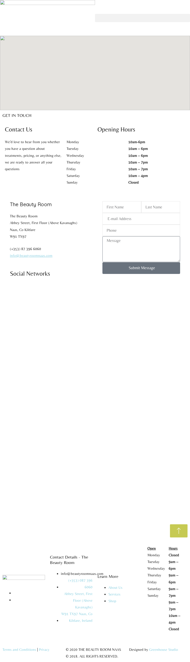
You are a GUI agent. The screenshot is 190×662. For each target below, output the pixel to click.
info (13, 255)
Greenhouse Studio (163, 649)
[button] (142, 18)
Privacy (44, 649)
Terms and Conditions (19, 649)
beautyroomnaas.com (36, 255)
